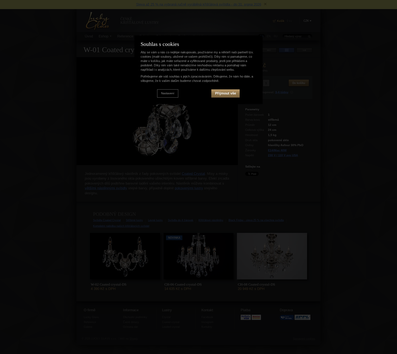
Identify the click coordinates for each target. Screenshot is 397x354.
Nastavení (167, 93)
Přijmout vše (225, 93)
